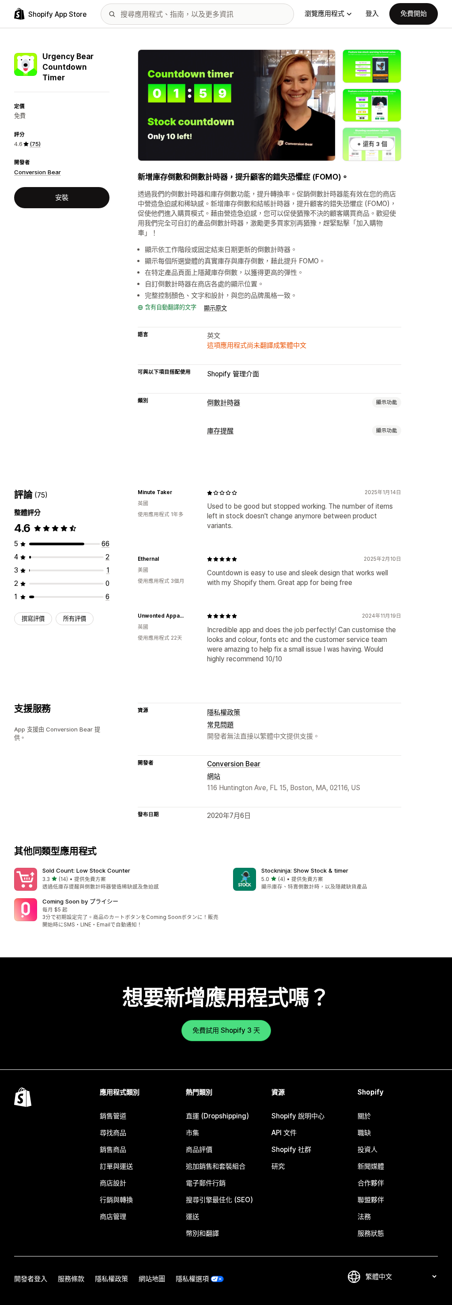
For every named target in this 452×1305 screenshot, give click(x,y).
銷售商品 (113, 1149)
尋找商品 (113, 1133)
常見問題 (220, 724)
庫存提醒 (220, 431)
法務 (364, 1216)
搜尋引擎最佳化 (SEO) (219, 1200)
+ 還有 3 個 (372, 143)
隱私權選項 (192, 1279)
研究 (278, 1166)
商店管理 (113, 1216)
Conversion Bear (37, 172)
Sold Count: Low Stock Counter (86, 870)
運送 (192, 1216)
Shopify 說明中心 (297, 1116)
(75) (35, 143)
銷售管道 (113, 1116)
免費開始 (413, 13)
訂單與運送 (116, 1166)
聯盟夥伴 (371, 1200)
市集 (192, 1133)
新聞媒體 (371, 1166)
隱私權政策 (223, 712)
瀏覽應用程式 (324, 13)
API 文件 (284, 1133)
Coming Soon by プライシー (80, 901)
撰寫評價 (33, 618)
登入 (372, 13)
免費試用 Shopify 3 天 (226, 1030)
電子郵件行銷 (206, 1183)
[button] (116, 879)
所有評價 (74, 618)
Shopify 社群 (291, 1149)
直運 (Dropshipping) (217, 1116)
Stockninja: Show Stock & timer (304, 870)
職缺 (364, 1133)
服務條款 (71, 1279)
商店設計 (113, 1183)
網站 (213, 776)
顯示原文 (215, 307)
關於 (364, 1116)
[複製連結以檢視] (177, 492)
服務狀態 (371, 1233)
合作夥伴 (371, 1183)
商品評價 (199, 1149)
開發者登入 (30, 1279)
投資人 (367, 1149)
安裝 (61, 197)
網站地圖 (152, 1279)
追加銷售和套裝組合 (215, 1166)
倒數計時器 (223, 402)
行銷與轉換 (116, 1200)
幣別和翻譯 (202, 1233)
